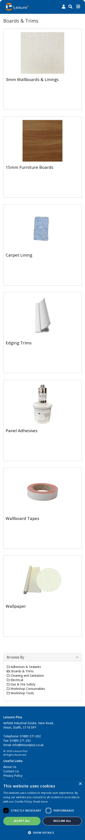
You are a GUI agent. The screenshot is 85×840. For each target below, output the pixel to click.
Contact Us (11, 771)
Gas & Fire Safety (22, 684)
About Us (9, 767)
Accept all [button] (22, 821)
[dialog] (42, 809)
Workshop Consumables (27, 689)
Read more (40, 801)
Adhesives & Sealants (25, 667)
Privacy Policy (12, 775)
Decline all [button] (62, 821)
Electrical (16, 680)
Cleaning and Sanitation (27, 675)
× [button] (80, 783)
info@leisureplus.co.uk (28, 745)
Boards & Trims (22, 671)
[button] (42, 832)
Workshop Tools (22, 693)
